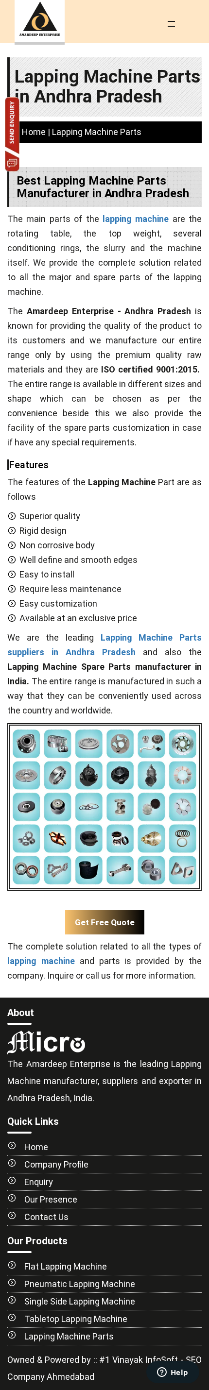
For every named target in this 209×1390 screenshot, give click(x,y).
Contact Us (46, 1217)
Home (34, 132)
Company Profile (56, 1164)
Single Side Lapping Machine (79, 1301)
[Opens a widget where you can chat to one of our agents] (172, 1373)
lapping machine (136, 219)
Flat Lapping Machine (65, 1266)
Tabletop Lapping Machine (75, 1319)
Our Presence (50, 1199)
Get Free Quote (105, 922)
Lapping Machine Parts (69, 1336)
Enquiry (38, 1182)
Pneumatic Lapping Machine (79, 1284)
